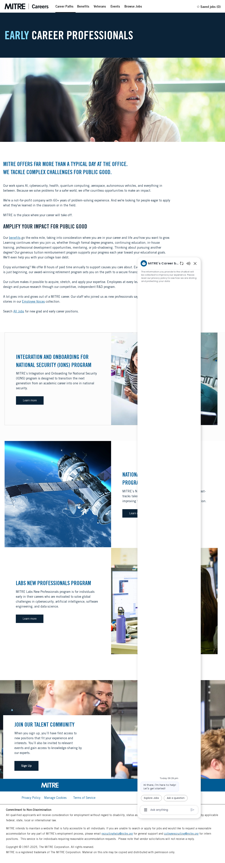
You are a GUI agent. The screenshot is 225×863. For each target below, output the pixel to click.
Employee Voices (33, 301)
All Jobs (18, 311)
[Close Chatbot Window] (195, 263)
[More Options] (145, 810)
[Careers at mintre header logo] (27, 6)
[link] (58, 785)
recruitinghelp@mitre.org (117, 833)
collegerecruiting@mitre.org (181, 833)
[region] (169, 536)
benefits (15, 238)
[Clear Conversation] (181, 263)
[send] (192, 810)
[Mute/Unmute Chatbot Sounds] (188, 263)
